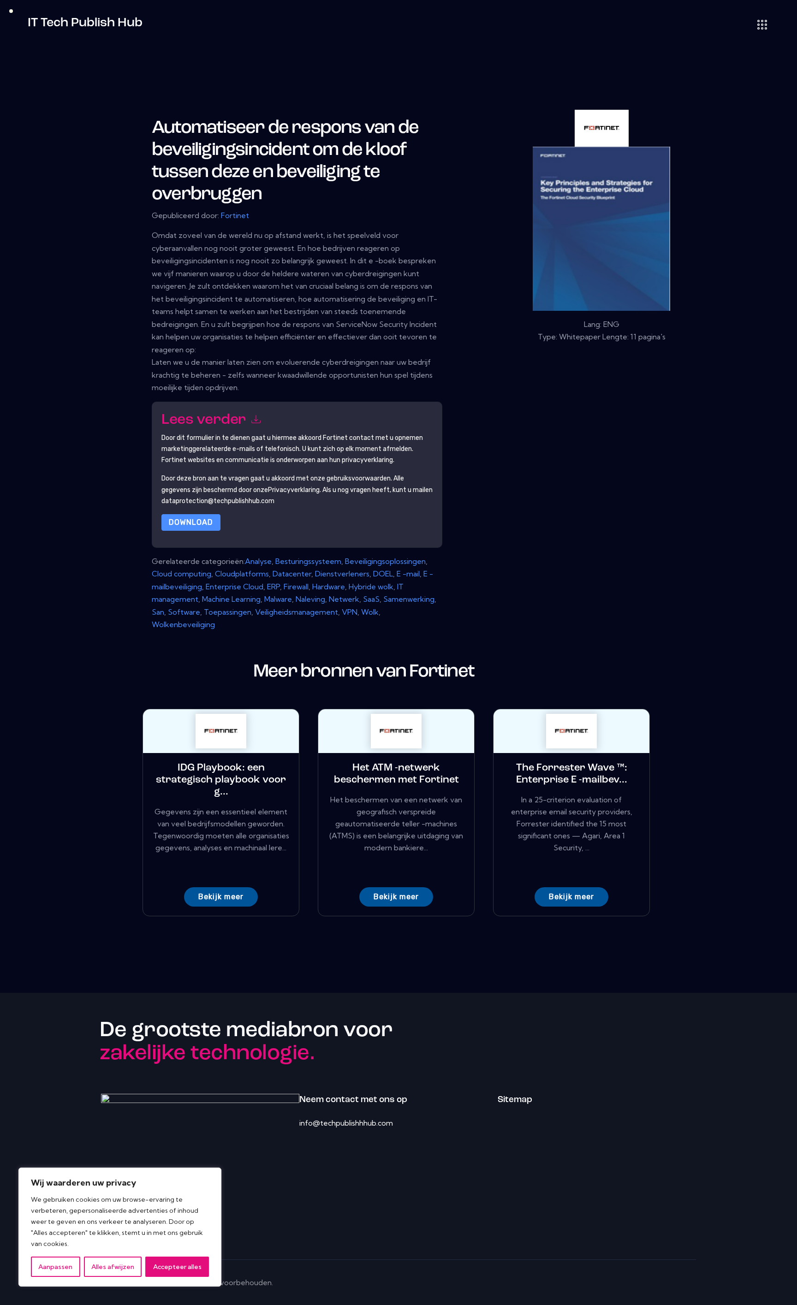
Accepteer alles (177, 1267)
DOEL (383, 573)
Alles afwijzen (112, 1267)
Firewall (296, 586)
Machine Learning (231, 599)
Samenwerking (408, 599)
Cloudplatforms (242, 573)
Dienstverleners (342, 573)
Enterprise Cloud (234, 586)
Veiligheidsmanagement (296, 612)
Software (184, 612)
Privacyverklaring (294, 490)
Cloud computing (181, 573)
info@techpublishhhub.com (346, 1122)
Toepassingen (227, 612)
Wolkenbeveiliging (183, 624)
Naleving (310, 599)
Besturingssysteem (308, 561)
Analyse (258, 561)
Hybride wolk (371, 586)
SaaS (371, 599)
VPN (349, 612)
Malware (278, 599)
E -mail (408, 573)
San (158, 612)
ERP (273, 586)
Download (191, 522)
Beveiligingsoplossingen (385, 561)
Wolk (370, 612)
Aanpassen (55, 1267)
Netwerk (344, 599)
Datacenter (292, 573)
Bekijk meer (221, 896)
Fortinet (235, 215)
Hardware (328, 586)
